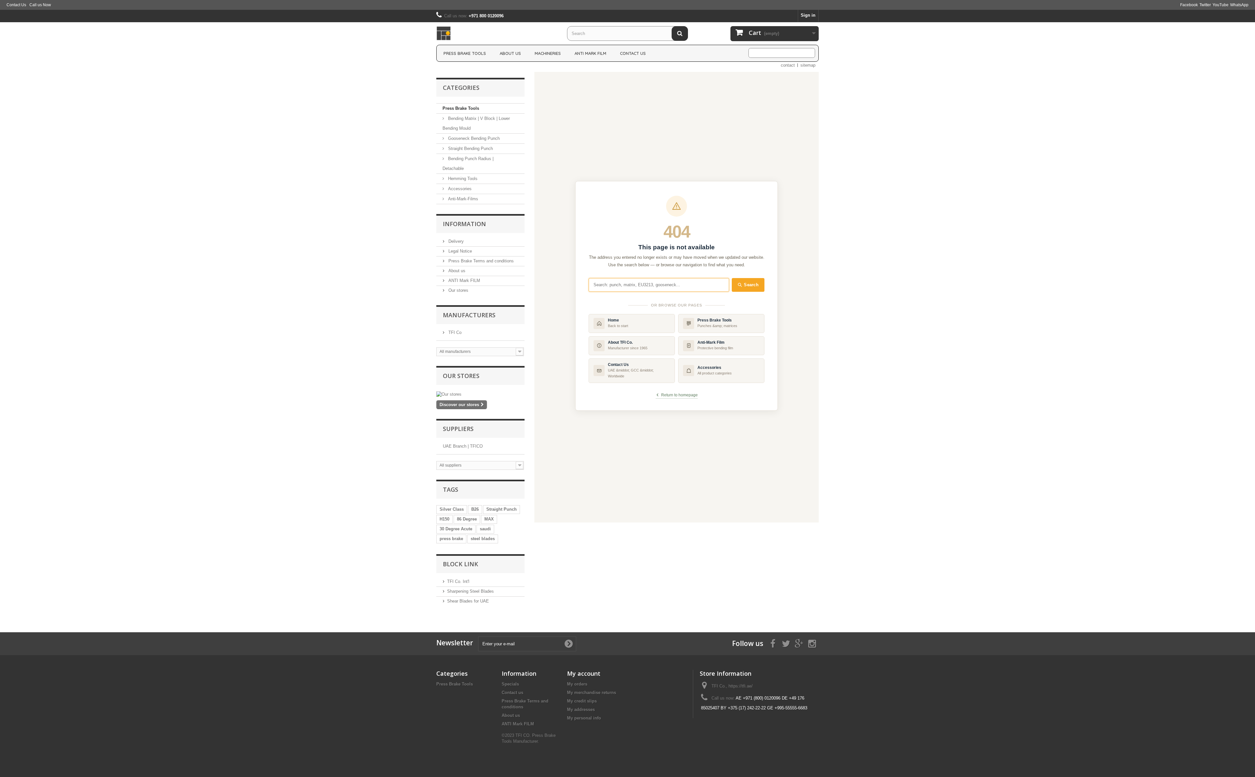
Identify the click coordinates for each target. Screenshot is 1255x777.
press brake (451, 538)
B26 (475, 509)
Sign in (808, 15)
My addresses (581, 709)
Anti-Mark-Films (462, 198)
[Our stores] (480, 394)
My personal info (584, 718)
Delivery (455, 241)
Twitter (1205, 5)
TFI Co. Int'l (458, 581)
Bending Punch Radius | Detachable (468, 163)
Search (751, 284)
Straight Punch (501, 509)
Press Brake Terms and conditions (480, 260)
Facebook (1189, 5)
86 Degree (467, 519)
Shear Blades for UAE (468, 601)
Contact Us (16, 5)
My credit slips (582, 701)
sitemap (807, 65)
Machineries (548, 53)
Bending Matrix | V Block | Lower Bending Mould (476, 123)
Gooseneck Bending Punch (473, 138)
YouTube (1221, 5)
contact (788, 65)
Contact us (512, 692)
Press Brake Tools (464, 53)
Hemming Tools (462, 178)
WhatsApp (1239, 5)
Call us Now (40, 5)
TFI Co (454, 332)
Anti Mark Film (590, 53)
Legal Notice (459, 251)
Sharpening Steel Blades (470, 591)
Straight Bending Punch (470, 148)
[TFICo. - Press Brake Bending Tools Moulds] (496, 33)
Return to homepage (679, 395)
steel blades (483, 538)
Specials (510, 684)
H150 (444, 519)
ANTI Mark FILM (463, 280)
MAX (489, 519)
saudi (485, 528)
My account (583, 673)
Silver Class (452, 509)
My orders (577, 684)
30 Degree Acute (456, 528)
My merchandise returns (591, 692)
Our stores (457, 290)
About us (510, 53)
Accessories (459, 188)
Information (464, 224)
